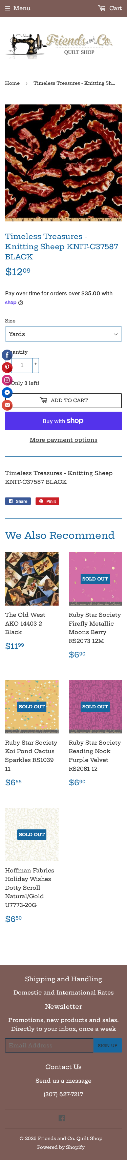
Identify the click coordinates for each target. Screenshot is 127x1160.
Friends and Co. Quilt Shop (70, 1138)
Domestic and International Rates (64, 992)
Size (10, 321)
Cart (115, 8)
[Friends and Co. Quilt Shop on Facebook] (61, 1119)
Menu (22, 8)
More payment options (64, 439)
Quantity (16, 352)
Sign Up (108, 1045)
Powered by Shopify (61, 1147)
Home (12, 83)
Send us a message (63, 1080)
